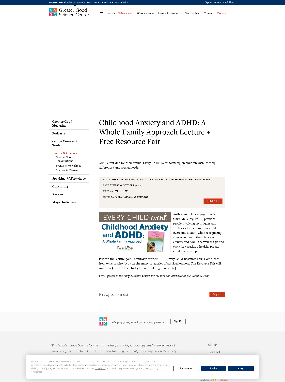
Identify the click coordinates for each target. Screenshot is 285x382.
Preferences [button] (37, 372)
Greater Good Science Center (69, 12)
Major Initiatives (64, 202)
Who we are (107, 13)
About (212, 345)
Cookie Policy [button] (100, 368)
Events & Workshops (68, 165)
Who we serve (145, 13)
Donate (221, 13)
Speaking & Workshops (69, 178)
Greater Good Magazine (62, 123)
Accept (241, 368)
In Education (121, 2)
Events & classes (168, 13)
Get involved (192, 13)
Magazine (92, 2)
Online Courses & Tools (65, 143)
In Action (105, 2)
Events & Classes (64, 153)
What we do (125, 13)
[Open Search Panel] (232, 13)
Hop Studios (220, 380)
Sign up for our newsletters (219, 2)
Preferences (186, 368)
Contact (209, 13)
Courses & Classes (67, 170)
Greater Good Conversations (64, 159)
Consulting (60, 186)
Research (58, 194)
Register (213, 201)
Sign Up (178, 321)
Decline (213, 368)
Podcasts (58, 133)
